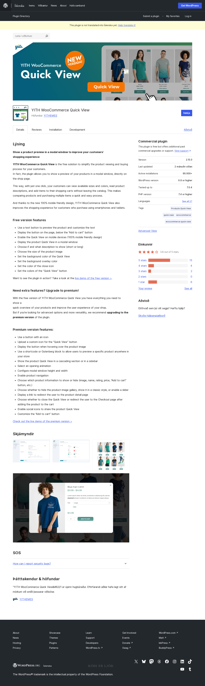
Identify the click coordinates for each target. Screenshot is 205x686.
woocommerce (183, 215)
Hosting (17, 643)
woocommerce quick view (178, 221)
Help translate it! (126, 25)
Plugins (53, 643)
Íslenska (47, 666)
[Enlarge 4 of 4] (125, 477)
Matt (162, 637)
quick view (169, 215)
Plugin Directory (21, 16)
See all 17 (187, 201)
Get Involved (129, 632)
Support (90, 637)
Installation (55, 129)
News (16, 637)
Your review (145, 288)
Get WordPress (190, 5)
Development (77, 129)
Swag (126, 647)
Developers (92, 643)
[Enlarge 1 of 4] (45, 443)
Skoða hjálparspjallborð (151, 315)
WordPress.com (168, 632)
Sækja (186, 113)
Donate (127, 643)
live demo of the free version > (93, 278)
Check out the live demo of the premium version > (42, 421)
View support (181, 150)
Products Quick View (181, 208)
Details (20, 129)
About (16, 632)
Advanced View (147, 230)
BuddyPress (166, 647)
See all (188, 288)
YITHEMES (50, 115)
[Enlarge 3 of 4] (125, 443)
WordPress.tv (94, 647)
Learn (89, 632)
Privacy (17, 647)
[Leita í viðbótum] (47, 36)
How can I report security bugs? (32, 563)
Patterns (53, 647)
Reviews (37, 129)
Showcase (54, 632)
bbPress (164, 643)
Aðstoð (188, 129)
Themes (53, 637)
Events (126, 637)
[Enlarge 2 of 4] (85, 443)
